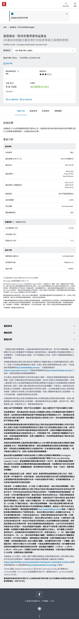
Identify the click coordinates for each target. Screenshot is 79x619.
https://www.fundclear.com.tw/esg (41, 564)
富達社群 (8, 339)
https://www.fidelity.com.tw (49, 509)
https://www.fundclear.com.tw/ (58, 370)
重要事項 (8, 326)
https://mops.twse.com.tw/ (15, 370)
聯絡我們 (8, 332)
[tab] (21, 110)
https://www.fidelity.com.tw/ (27, 367)
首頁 (5, 27)
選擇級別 (7, 50)
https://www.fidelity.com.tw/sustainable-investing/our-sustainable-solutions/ (37, 562)
